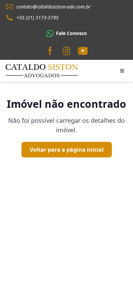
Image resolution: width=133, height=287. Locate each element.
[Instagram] (66, 51)
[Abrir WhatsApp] (116, 269)
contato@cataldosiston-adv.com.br (53, 6)
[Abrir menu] (122, 71)
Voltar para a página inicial (67, 149)
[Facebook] (50, 51)
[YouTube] (83, 51)
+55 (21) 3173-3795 (37, 17)
